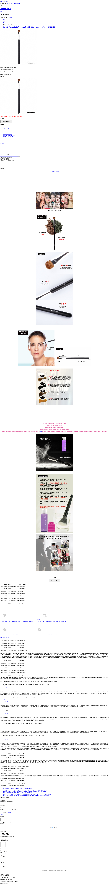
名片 (4, 22)
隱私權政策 (61, 870)
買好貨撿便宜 (5, 9)
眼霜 (41, 431)
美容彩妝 (9, 812)
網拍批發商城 (38, 619)
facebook (6, 687)
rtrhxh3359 (2, 802)
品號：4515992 (6, 128)
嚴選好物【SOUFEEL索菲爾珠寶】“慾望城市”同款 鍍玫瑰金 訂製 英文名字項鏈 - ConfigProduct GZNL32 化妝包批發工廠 (27, 794)
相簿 (4, 19)
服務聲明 (65, 870)
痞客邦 (9, 809)
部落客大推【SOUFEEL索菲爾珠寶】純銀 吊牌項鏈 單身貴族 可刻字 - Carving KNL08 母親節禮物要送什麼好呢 (25, 790)
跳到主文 (2, 11)
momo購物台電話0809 (4, 637)
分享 (4, 685)
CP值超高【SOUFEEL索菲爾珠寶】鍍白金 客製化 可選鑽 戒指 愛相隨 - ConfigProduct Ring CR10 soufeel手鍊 (24, 791)
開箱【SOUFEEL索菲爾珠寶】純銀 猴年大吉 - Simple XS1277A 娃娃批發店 (18, 788)
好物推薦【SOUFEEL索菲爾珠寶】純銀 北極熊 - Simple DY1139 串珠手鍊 (17, 792)
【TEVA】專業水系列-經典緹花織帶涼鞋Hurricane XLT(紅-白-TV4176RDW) (51, 621)
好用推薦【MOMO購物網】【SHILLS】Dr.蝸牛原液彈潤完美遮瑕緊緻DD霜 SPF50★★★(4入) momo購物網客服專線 (26, 795)
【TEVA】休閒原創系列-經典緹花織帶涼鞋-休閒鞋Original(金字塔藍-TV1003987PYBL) (18, 621)
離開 (6, 883)
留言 (11, 809)
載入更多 (2, 816)
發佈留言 (2, 823)
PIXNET (46, 870)
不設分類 (10, 17)
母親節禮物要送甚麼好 (54, 171)
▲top (1, 814)
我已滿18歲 (3, 883)
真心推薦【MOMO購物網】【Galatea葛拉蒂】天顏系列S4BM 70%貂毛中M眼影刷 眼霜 (29, 27)
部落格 (4, 21)
